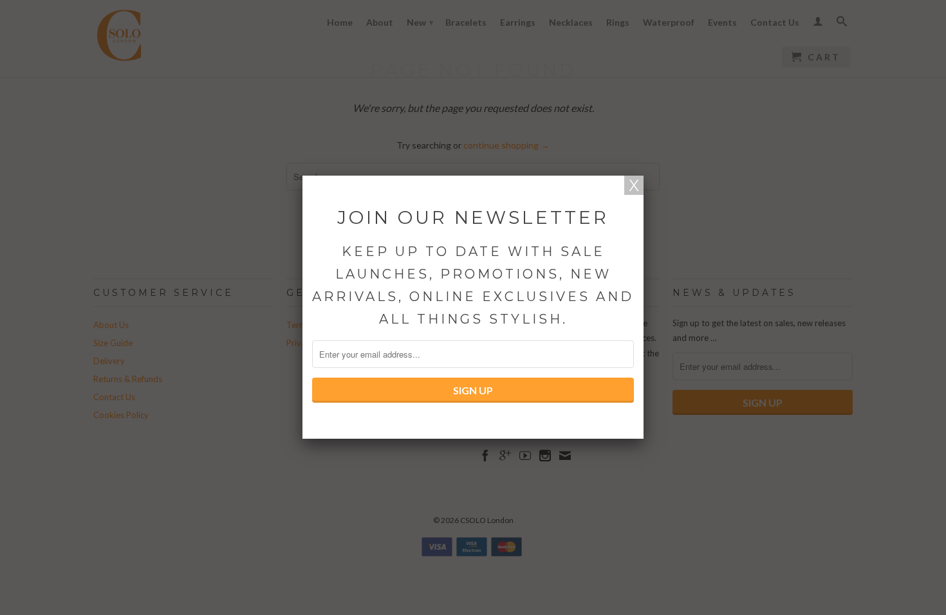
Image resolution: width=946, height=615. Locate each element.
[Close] (634, 185)
